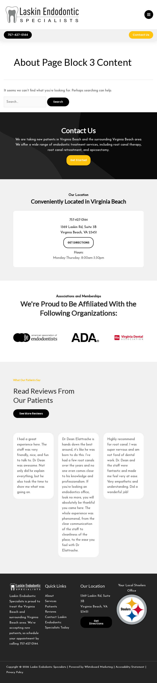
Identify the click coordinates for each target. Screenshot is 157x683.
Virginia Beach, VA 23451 (79, 232)
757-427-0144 (78, 219)
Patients (51, 606)
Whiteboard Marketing (98, 667)
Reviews (50, 611)
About (49, 596)
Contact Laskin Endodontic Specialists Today (57, 622)
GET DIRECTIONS (78, 242)
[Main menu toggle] (148, 14)
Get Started (78, 160)
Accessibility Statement (130, 667)
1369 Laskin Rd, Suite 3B (78, 227)
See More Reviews (31, 413)
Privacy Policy (14, 672)
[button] (18, 35)
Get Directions (96, 622)
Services (50, 601)
